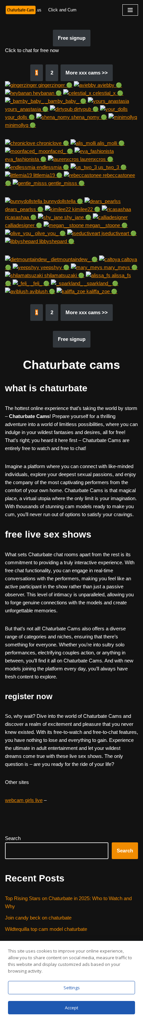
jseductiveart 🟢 (118, 233)
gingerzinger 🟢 (54, 85)
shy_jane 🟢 (77, 217)
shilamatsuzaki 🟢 (63, 275)
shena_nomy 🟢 (88, 117)
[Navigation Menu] (130, 10)
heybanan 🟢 (47, 93)
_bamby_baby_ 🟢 (65, 101)
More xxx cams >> (87, 72)
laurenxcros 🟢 (96, 159)
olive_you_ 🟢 (50, 233)
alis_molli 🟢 (110, 143)
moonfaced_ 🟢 (55, 151)
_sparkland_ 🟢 (100, 283)
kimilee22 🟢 (85, 209)
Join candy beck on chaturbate (38, 918)
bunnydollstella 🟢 (62, 201)
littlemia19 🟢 (47, 175)
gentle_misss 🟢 (66, 183)
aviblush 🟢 (41, 291)
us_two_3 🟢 (112, 167)
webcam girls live (24, 800)
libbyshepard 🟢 (56, 241)
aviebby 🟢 (109, 85)
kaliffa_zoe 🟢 (101, 291)
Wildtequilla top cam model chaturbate (46, 929)
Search (13, 838)
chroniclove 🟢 (52, 143)
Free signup (71, 38)
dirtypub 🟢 (85, 109)
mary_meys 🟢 (120, 267)
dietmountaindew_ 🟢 (74, 259)
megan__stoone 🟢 (106, 225)
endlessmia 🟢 (52, 167)
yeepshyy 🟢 (54, 267)
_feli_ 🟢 (39, 283)
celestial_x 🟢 (107, 93)
